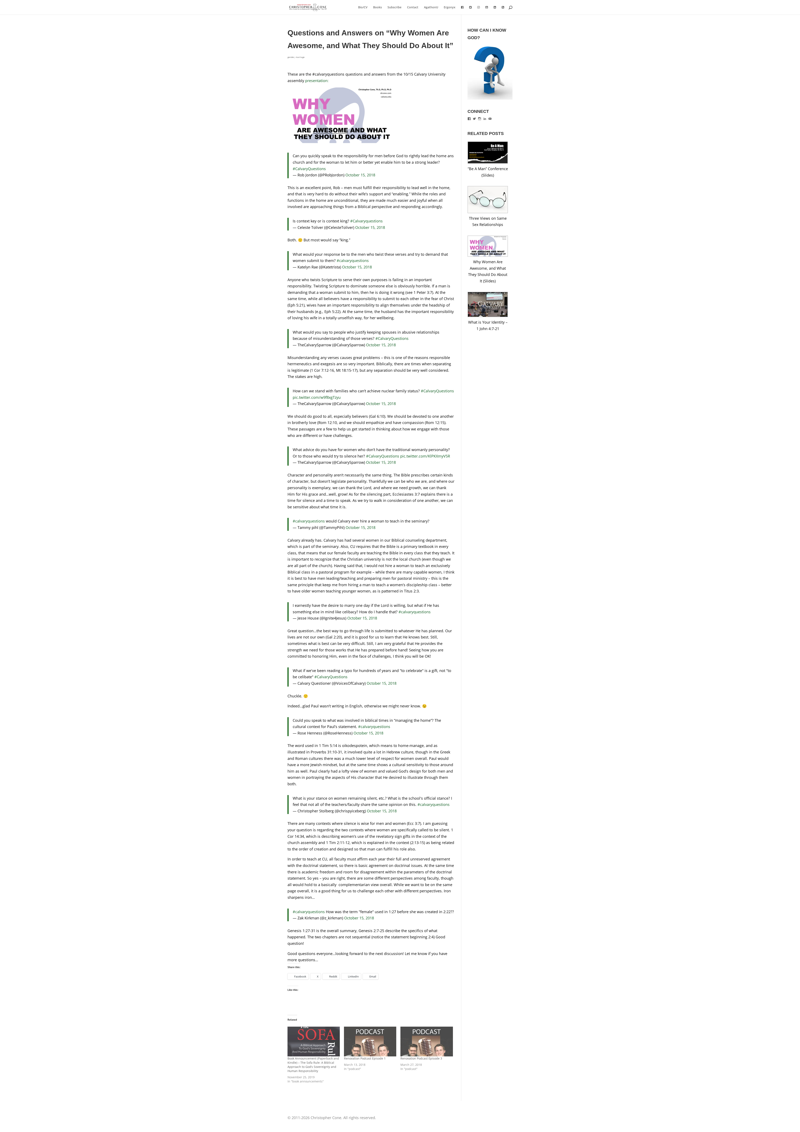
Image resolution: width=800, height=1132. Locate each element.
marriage (300, 57)
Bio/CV (363, 7)
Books (377, 7)
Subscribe (394, 7)
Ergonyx (449, 7)
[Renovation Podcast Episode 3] (426, 1042)
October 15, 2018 (360, 174)
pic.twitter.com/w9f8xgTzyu (317, 397)
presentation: (317, 80)
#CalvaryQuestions (309, 168)
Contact (412, 7)
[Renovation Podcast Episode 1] (370, 1042)
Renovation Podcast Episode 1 (365, 1058)
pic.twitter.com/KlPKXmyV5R (425, 456)
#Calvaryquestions (366, 220)
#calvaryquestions (353, 260)
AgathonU (431, 7)
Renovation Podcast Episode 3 (421, 1058)
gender (291, 57)
